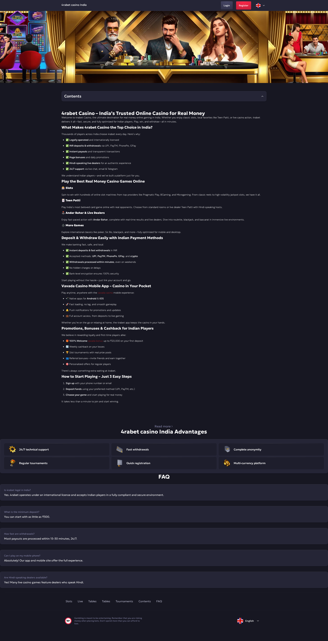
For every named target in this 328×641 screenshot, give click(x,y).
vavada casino (105, 292)
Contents (145, 601)
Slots (69, 601)
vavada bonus (95, 340)
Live (80, 601)
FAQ (159, 601)
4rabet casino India (74, 4)
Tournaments (124, 601)
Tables (92, 601)
